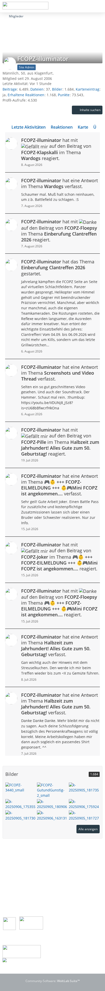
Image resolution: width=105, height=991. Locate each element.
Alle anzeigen (88, 829)
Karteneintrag (87, 89)
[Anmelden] (86, 6)
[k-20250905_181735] (84, 787)
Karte (83, 127)
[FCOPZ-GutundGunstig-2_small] (52, 789)
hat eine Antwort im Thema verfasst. (59, 183)
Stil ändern (93, 851)
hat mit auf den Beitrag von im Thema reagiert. (56, 149)
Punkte (64, 94)
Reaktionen (62, 127)
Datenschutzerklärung (28, 875)
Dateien (37, 89)
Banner (15, 899)
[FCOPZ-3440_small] (20, 787)
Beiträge (10, 89)
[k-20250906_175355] (20, 803)
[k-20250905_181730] (20, 815)
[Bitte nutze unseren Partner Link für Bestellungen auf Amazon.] (22, 951)
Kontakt (15, 894)
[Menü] (98, 6)
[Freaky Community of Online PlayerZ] (25, 5)
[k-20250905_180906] (52, 803)
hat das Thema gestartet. (57, 267)
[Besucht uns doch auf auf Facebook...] (9, 923)
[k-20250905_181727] (84, 815)
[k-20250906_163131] (52, 815)
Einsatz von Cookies (25, 870)
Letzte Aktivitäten (28, 127)
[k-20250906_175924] (84, 803)
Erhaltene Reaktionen (26, 94)
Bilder (57, 89)
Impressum (18, 864)
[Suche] (73, 6)
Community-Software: (52, 981)
